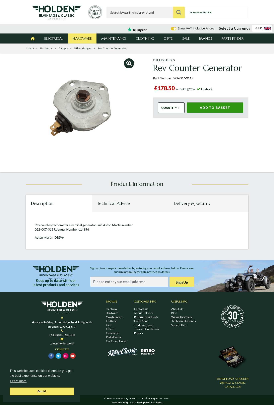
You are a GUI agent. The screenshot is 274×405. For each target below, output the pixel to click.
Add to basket (215, 107)
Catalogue (112, 333)
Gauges (63, 48)
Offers (110, 329)
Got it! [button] (42, 391)
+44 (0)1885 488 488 (62, 335)
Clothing (145, 38)
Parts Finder (232, 38)
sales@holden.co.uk (62, 343)
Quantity (169, 107)
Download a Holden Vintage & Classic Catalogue (233, 383)
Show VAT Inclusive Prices (196, 28)
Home (30, 48)
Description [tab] (42, 203)
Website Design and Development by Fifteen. (137, 402)
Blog (174, 313)
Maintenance (113, 38)
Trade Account (143, 325)
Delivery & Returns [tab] (192, 203)
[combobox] (262, 28)
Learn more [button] (18, 381)
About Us (177, 309)
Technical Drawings (183, 321)
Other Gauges (83, 48)
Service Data (179, 325)
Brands (205, 38)
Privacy (138, 333)
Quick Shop (141, 321)
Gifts (168, 38)
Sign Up (182, 282)
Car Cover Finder (116, 341)
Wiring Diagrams (181, 317)
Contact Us (141, 309)
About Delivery (143, 313)
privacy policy (127, 271)
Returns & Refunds (146, 317)
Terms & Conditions (146, 329)
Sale (186, 38)
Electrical (53, 38)
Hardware (82, 38)
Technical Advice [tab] (113, 203)
